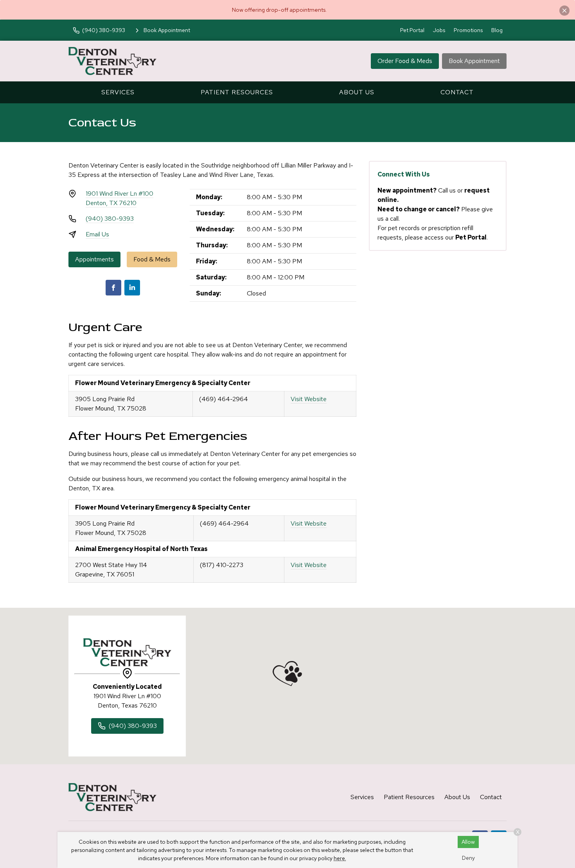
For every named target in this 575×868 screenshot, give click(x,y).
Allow (468, 841)
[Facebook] (113, 287)
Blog (497, 30)
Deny (468, 857)
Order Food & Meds (404, 61)
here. (340, 858)
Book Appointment (474, 61)
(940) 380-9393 (110, 218)
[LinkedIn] (132, 287)
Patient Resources (237, 92)
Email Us (97, 234)
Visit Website (309, 399)
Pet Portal (412, 30)
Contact (457, 92)
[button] (287, 673)
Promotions (468, 30)
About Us (356, 92)
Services (118, 92)
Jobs (439, 30)
